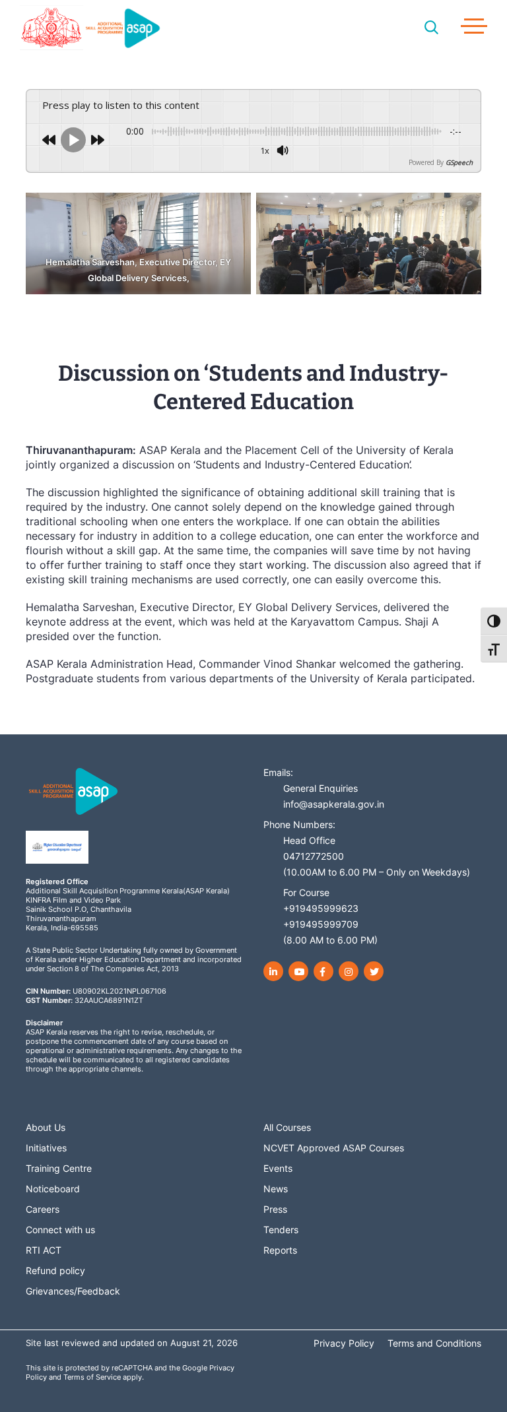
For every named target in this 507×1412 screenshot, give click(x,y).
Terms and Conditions (434, 1343)
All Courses (287, 1127)
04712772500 (313, 856)
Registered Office (57, 881)
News (275, 1188)
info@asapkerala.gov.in (333, 804)
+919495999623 (320, 908)
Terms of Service (92, 1377)
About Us (45, 1127)
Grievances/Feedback (73, 1291)
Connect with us (60, 1229)
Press (275, 1209)
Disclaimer (44, 1022)
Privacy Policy (344, 1343)
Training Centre (59, 1168)
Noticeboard (53, 1188)
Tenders (280, 1229)
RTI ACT (43, 1250)
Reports (280, 1250)
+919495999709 (320, 924)
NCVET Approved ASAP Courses (333, 1147)
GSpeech (459, 162)
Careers (42, 1209)
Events (277, 1168)
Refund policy (55, 1270)
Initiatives (46, 1147)
